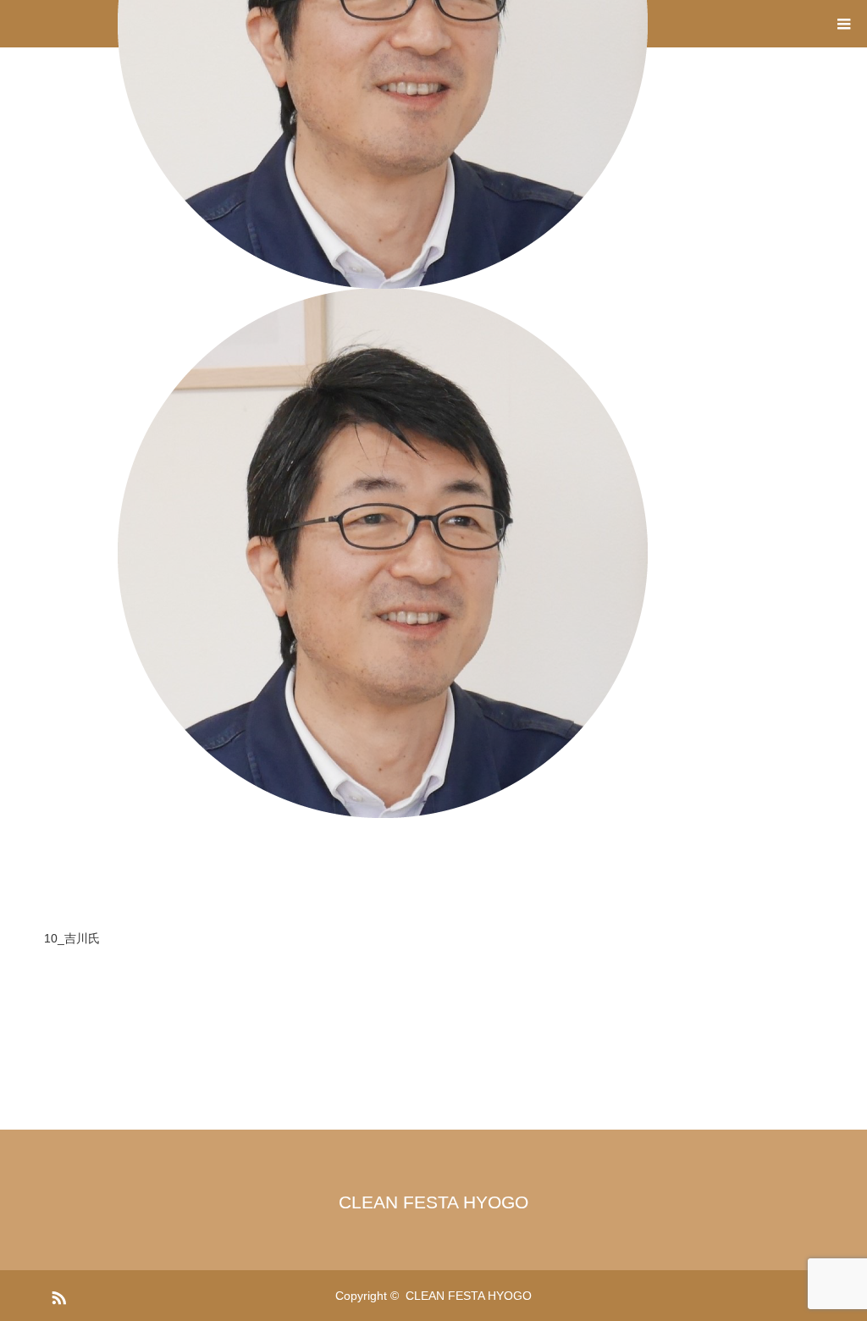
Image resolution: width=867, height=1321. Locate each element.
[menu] (843, 23)
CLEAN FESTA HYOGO (433, 1202)
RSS (56, 1294)
